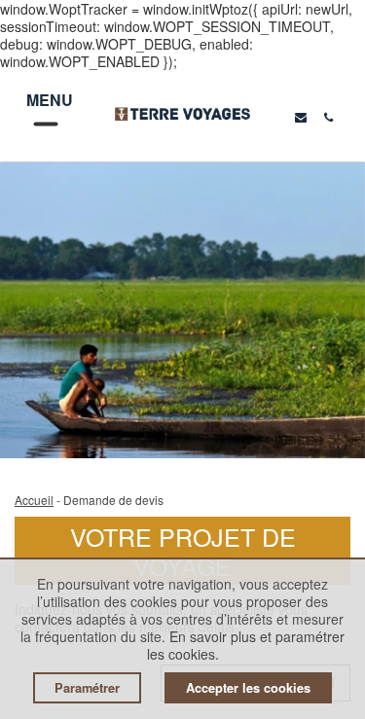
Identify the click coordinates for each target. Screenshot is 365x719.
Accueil (34, 499)
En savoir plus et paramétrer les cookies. (246, 645)
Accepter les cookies (248, 688)
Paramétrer (87, 688)
